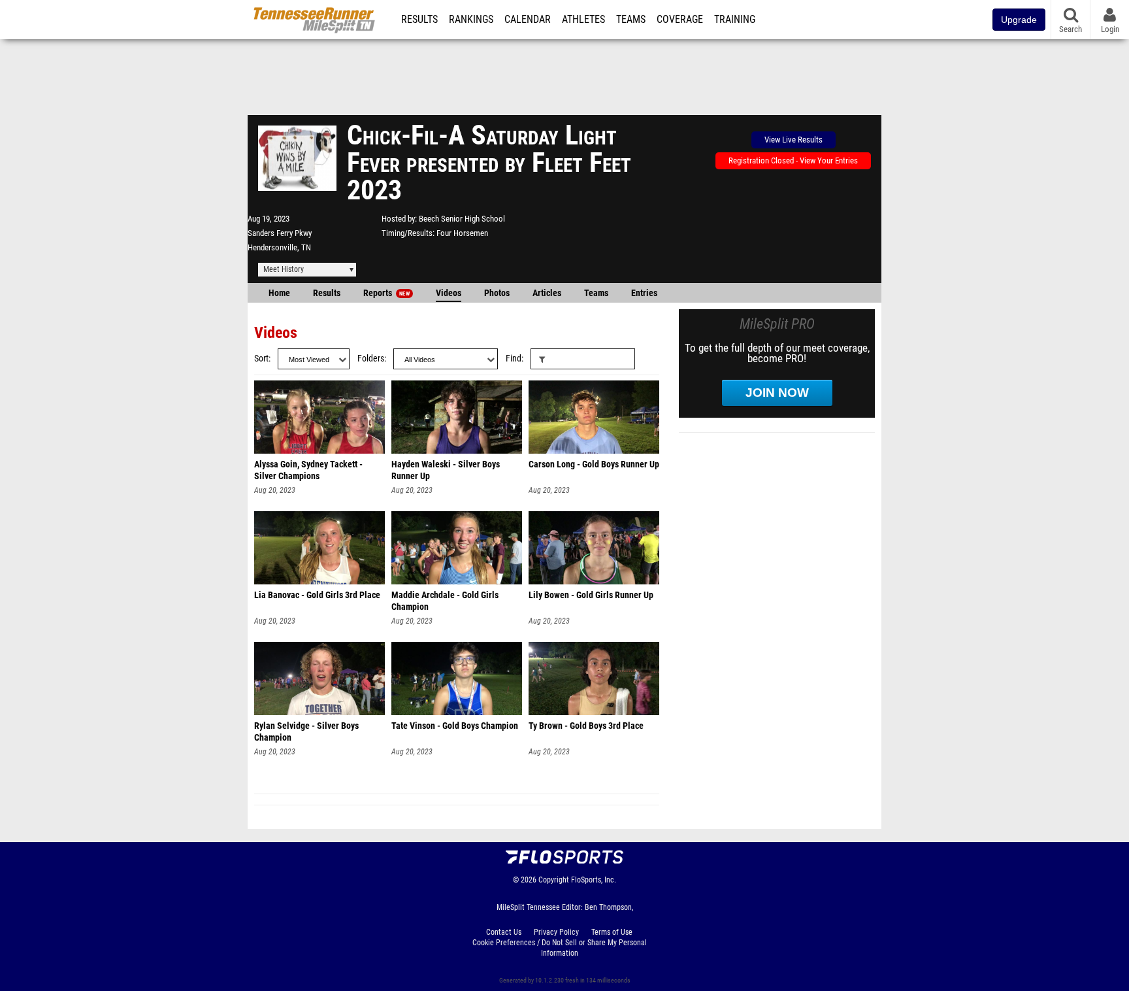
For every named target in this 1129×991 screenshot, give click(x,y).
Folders (370, 358)
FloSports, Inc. (593, 879)
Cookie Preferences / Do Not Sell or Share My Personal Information (559, 948)
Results (419, 19)
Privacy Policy (556, 932)
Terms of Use (611, 932)
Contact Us (503, 932)
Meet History (283, 269)
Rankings (471, 19)
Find (513, 358)
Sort (261, 358)
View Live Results (793, 139)
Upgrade (1019, 19)
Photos (497, 293)
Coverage (680, 19)
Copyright (553, 879)
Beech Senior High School (462, 219)
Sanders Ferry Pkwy (280, 233)
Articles (546, 293)
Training (734, 19)
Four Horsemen (462, 233)
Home (279, 293)
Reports (386, 293)
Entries (644, 293)
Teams (631, 19)
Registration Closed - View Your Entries (793, 160)
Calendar (527, 19)
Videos (448, 293)
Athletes (583, 19)
